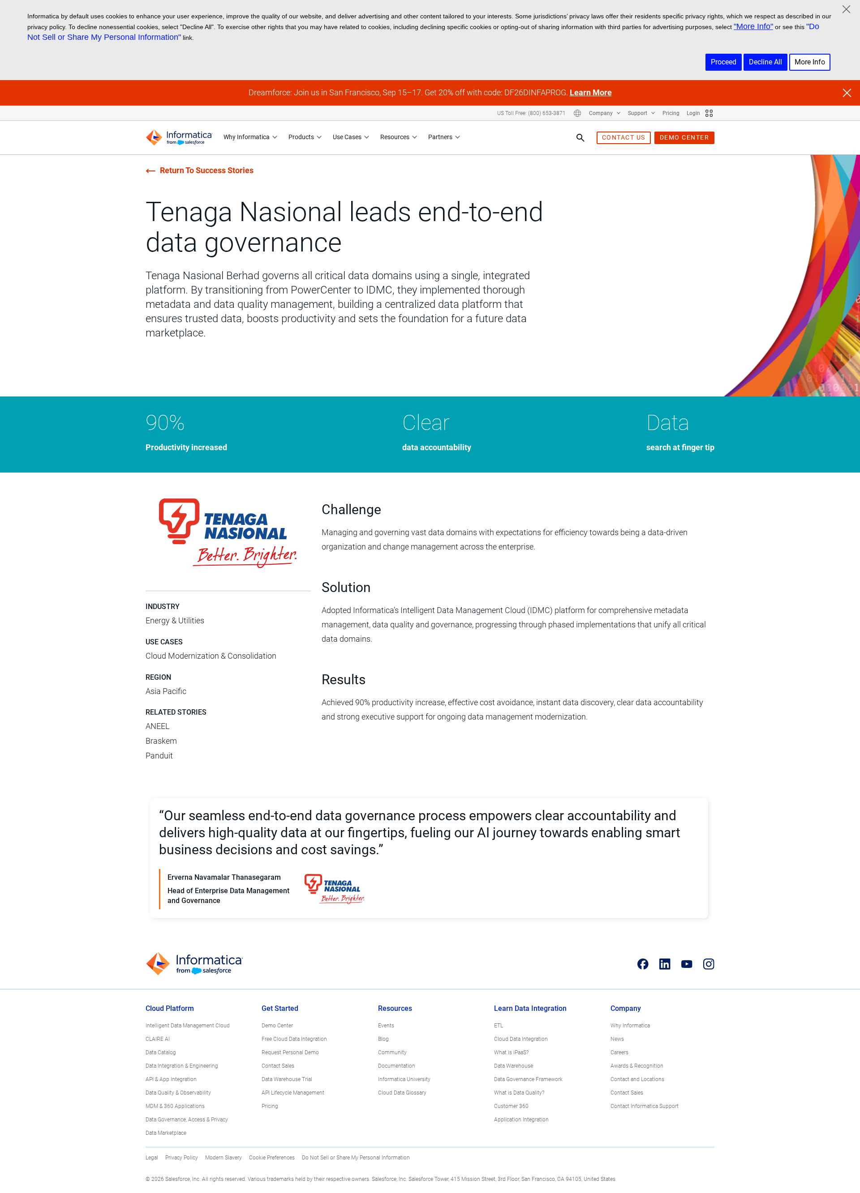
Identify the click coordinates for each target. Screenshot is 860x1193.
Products (301, 137)
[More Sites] (709, 113)
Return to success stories (207, 170)
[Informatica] (179, 137)
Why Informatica (247, 137)
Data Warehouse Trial (287, 1079)
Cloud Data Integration (521, 1039)
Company (601, 113)
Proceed (723, 62)
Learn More (591, 92)
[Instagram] (708, 964)
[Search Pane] (580, 137)
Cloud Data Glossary (402, 1093)
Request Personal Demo (290, 1052)
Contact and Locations (637, 1079)
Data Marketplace (166, 1133)
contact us (623, 137)
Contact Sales (278, 1066)
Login (693, 113)
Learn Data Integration (530, 1008)
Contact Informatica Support (645, 1106)
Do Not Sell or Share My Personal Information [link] (356, 1158)
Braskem (161, 741)
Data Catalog (161, 1052)
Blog (383, 1039)
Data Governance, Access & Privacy (187, 1119)
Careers (619, 1052)
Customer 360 (511, 1106)
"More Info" (753, 26)
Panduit (159, 755)
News (617, 1039)
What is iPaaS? (511, 1052)
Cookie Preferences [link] (272, 1158)
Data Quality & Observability (178, 1093)
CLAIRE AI (158, 1039)
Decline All (765, 62)
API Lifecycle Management (293, 1093)
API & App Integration (171, 1079)
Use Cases (347, 137)
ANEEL (157, 726)
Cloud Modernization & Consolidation (211, 655)
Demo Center (277, 1026)
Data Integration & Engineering (182, 1066)
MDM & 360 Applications (175, 1106)
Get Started (280, 1008)
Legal (152, 1158)
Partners (440, 137)
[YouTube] (686, 964)
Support (638, 113)
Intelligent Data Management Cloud (188, 1026)
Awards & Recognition (637, 1066)
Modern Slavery (223, 1158)
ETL (498, 1026)
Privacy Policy (181, 1158)
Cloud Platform (170, 1008)
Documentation (396, 1066)
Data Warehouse (513, 1066)
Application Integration (521, 1119)
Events (386, 1026)
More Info (810, 62)
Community (392, 1052)
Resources (394, 137)
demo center (685, 137)
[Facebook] (643, 964)
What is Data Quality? (519, 1093)
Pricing (670, 113)
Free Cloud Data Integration (294, 1039)
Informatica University (404, 1079)
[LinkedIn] (665, 964)
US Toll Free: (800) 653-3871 (531, 113)
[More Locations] (577, 113)
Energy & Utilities (175, 620)
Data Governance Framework (528, 1079)
